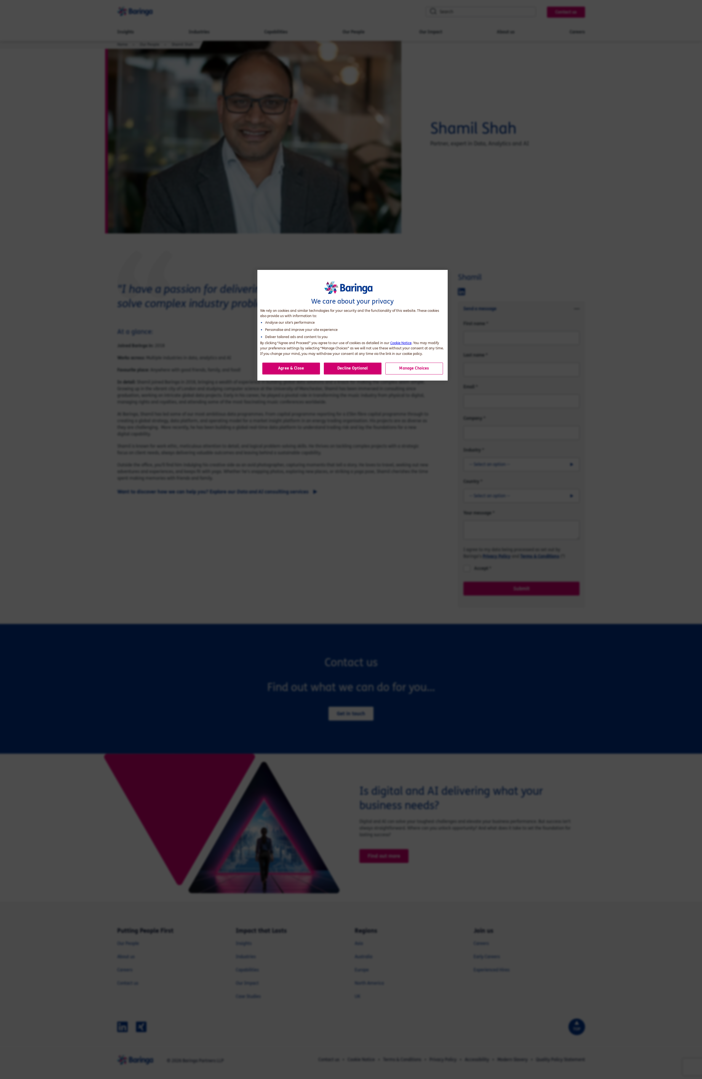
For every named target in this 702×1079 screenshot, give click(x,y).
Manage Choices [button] (414, 368)
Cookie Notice (401, 343)
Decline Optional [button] (352, 368)
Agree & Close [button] (291, 368)
